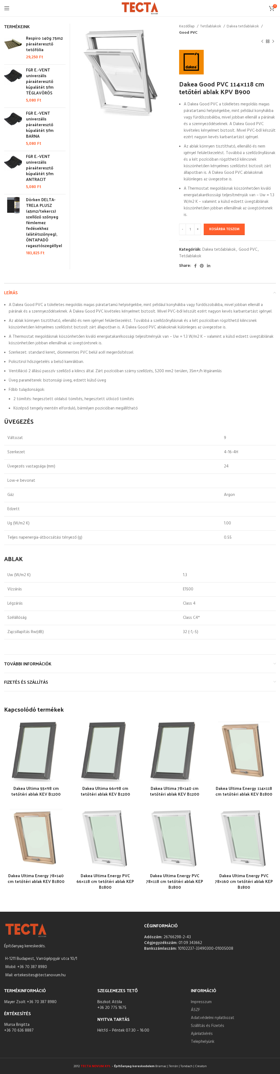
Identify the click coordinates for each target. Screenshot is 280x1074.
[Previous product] (262, 41)
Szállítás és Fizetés (207, 1026)
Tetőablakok (211, 27)
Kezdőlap (187, 27)
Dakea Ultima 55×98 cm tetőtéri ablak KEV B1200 (36, 791)
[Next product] (273, 41)
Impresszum (201, 1002)
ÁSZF (195, 1010)
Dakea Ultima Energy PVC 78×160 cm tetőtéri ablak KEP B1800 (244, 881)
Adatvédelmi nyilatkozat (212, 1018)
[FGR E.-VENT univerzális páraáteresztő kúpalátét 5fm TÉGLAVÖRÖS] (13, 85)
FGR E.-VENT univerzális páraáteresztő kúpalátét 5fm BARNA (40, 124)
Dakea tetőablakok (243, 27)
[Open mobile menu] (6, 8)
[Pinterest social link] (201, 265)
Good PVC (188, 33)
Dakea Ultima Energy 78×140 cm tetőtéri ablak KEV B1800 (36, 878)
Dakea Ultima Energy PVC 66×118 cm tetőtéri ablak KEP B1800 (105, 881)
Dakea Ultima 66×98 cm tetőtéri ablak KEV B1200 (105, 791)
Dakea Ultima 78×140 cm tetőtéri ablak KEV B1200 (174, 791)
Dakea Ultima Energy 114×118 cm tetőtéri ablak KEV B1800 (243, 791)
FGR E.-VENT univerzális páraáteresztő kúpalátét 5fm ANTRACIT (40, 167)
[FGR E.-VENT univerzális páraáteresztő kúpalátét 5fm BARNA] (13, 128)
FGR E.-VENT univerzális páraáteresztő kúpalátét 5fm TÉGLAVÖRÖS (40, 81)
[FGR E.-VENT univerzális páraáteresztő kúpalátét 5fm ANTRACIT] (13, 171)
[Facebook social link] (195, 265)
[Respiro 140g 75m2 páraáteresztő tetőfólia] (13, 47)
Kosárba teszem (224, 229)
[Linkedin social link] (208, 265)
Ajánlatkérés (202, 1033)
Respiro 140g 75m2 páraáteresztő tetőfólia (44, 43)
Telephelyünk (202, 1041)
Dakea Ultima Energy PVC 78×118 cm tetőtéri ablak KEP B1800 (174, 881)
